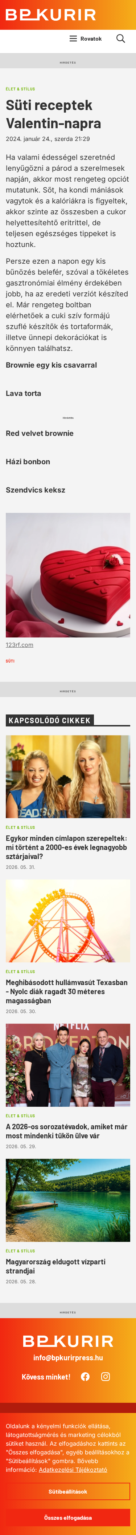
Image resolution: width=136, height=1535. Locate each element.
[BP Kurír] (51, 15)
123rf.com (19, 644)
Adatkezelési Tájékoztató (73, 1469)
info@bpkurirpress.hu (68, 1357)
